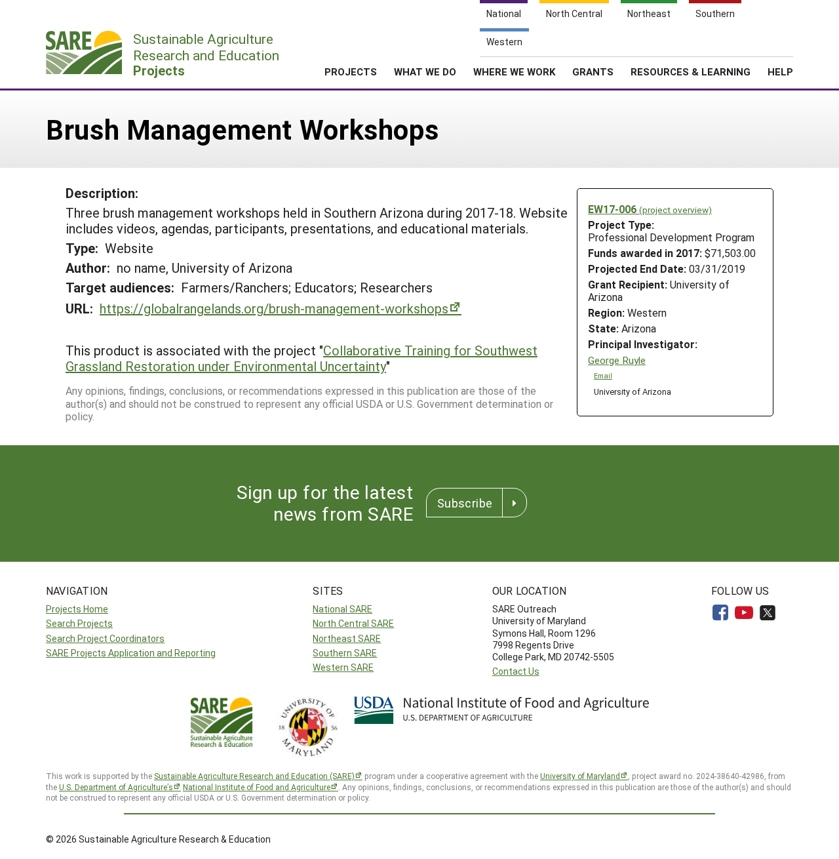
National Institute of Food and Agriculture (256, 787)
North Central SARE (353, 623)
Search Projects (79, 623)
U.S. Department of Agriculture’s (116, 787)
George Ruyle (617, 360)
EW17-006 (650, 209)
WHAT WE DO (425, 71)
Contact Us (515, 671)
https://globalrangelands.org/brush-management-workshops (274, 308)
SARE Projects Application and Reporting (131, 653)
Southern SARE (345, 653)
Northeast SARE (347, 638)
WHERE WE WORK (514, 71)
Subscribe (464, 503)
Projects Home (77, 609)
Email (603, 375)
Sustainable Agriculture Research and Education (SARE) (254, 775)
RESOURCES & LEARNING (691, 71)
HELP (780, 71)
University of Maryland (580, 775)
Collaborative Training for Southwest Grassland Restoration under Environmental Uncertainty (301, 358)
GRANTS (593, 71)
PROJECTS (350, 71)
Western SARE (343, 667)
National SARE (342, 609)
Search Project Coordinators (105, 638)
